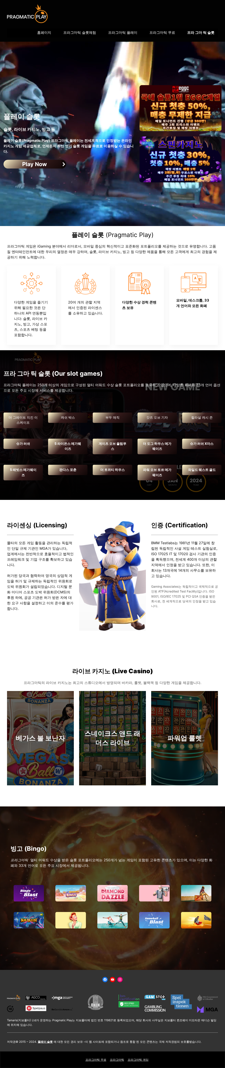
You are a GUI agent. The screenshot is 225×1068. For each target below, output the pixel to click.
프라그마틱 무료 (95, 1059)
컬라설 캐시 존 (202, 418)
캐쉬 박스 (68, 418)
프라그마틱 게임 (138, 1059)
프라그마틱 (117, 1059)
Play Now (34, 164)
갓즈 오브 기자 (157, 418)
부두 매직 (112, 418)
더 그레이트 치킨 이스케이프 (23, 420)
